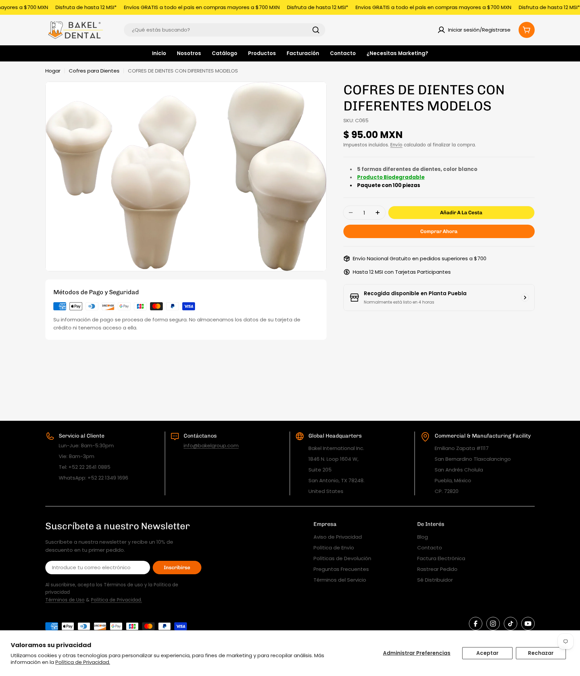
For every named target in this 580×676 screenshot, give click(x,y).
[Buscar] (316, 30)
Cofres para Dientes (94, 70)
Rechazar (540, 653)
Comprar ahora (438, 231)
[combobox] (224, 30)
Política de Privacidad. (82, 662)
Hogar (52, 70)
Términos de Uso (65, 599)
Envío (396, 145)
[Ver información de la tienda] (525, 298)
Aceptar (487, 653)
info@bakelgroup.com (211, 445)
